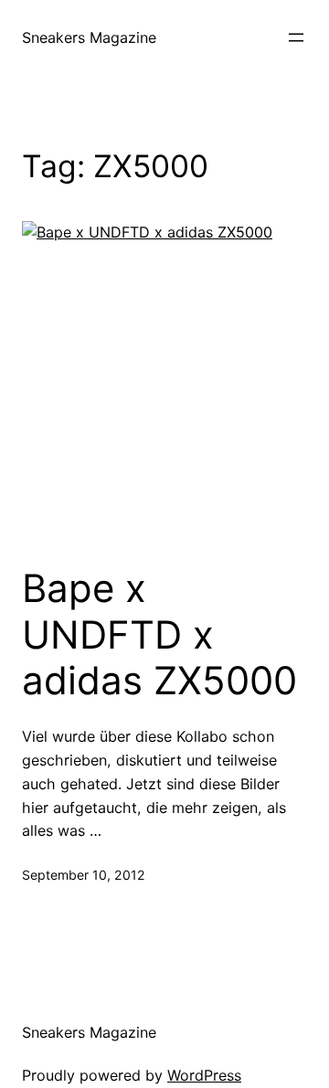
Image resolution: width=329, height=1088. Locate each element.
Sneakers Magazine (89, 37)
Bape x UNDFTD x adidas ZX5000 (159, 634)
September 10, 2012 (83, 874)
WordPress (204, 1075)
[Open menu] (296, 37)
